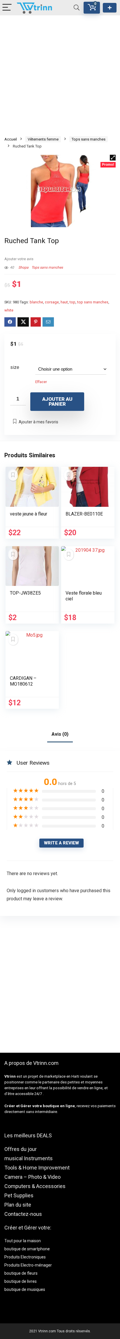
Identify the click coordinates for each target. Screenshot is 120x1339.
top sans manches (92, 302)
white (8, 310)
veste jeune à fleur (28, 514)
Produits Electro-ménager (28, 1265)
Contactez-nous (23, 1214)
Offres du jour (20, 1149)
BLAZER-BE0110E (84, 514)
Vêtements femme (43, 139)
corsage (52, 302)
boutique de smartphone (27, 1249)
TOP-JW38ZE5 (25, 593)
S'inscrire (110, 7)
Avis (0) (60, 734)
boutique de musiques (24, 1289)
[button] (113, 158)
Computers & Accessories (35, 1186)
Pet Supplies (18, 1195)
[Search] (77, 7)
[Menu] (7, 7)
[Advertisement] (60, 75)
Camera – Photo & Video (32, 1177)
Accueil (10, 139)
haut (64, 302)
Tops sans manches (88, 139)
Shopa (23, 267)
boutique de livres (20, 1281)
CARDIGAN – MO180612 (23, 681)
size (14, 367)
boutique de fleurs (21, 1273)
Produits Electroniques (25, 1257)
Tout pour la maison (22, 1240)
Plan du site (17, 1205)
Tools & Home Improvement (37, 1168)
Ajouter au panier (57, 401)
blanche (36, 302)
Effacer (41, 382)
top (72, 302)
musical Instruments (28, 1158)
